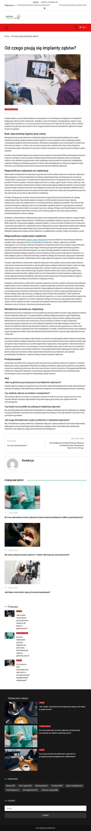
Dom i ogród (23, 786)
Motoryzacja (40, 786)
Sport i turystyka (72, 786)
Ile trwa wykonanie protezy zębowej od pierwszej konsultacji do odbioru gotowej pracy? (44, 517)
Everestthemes (50, 828)
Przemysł (55, 786)
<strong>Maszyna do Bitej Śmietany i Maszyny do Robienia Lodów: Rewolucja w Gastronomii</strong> (66, 445)
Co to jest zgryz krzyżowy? (17, 445)
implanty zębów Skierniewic (36, 240)
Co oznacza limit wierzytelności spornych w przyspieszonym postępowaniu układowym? (23, 672)
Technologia (11, 790)
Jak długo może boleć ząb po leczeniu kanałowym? (27, 592)
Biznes (19, 611)
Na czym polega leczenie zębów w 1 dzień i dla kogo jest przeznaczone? (37, 555)
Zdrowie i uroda (12, 109)
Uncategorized (28, 790)
